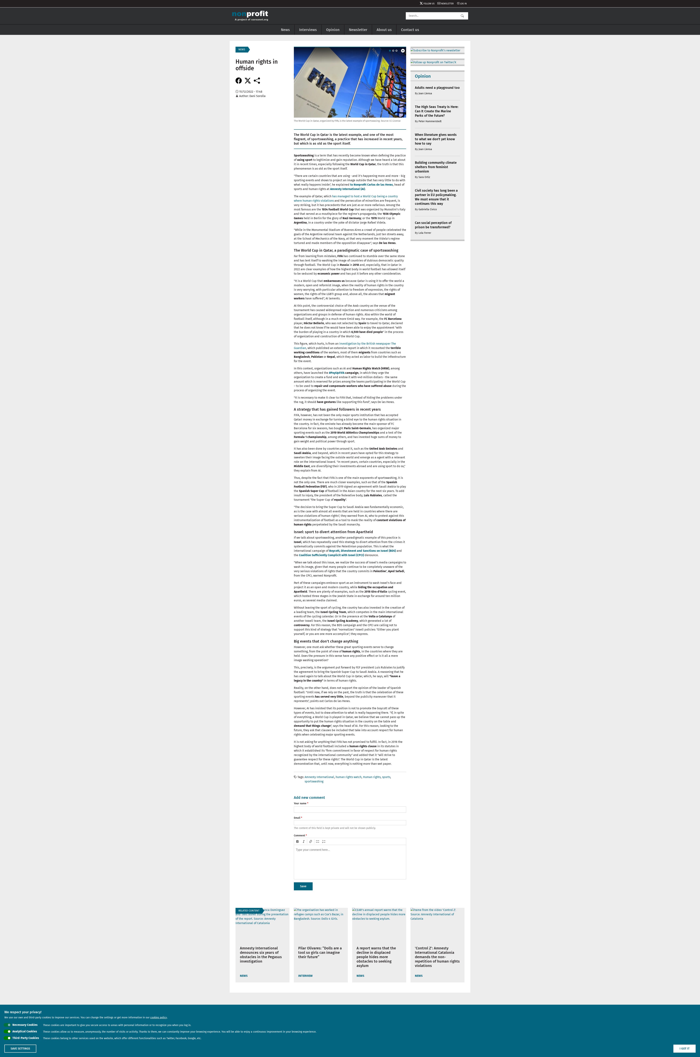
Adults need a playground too (437, 88)
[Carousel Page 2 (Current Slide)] (393, 51)
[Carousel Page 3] (396, 51)
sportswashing (314, 781)
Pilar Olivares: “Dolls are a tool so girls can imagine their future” (320, 952)
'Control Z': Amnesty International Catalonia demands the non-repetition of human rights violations (437, 957)
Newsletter (447, 3)
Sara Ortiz (424, 177)
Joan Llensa (425, 93)
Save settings (20, 1048)
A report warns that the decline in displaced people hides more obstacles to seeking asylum (376, 957)
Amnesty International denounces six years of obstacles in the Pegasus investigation (261, 954)
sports (386, 777)
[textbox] (350, 862)
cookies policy (158, 1017)
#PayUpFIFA (336, 373)
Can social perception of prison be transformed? (433, 225)
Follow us (429, 3)
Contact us (410, 30)
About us (384, 30)
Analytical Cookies (24, 1031)
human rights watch (348, 777)
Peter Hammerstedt (430, 121)
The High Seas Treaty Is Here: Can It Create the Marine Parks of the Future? (436, 111)
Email (297, 817)
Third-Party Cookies (25, 1038)
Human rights (372, 777)
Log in (463, 3)
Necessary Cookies (25, 1025)
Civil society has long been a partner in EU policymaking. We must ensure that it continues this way (436, 197)
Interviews (308, 30)
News (285, 30)
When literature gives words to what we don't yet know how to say (436, 139)
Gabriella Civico (428, 209)
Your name (300, 803)
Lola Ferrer (425, 232)
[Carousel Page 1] (390, 51)
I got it (684, 1048)
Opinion (333, 30)
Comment (299, 835)
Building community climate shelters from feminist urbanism (436, 167)
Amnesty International (319, 777)
